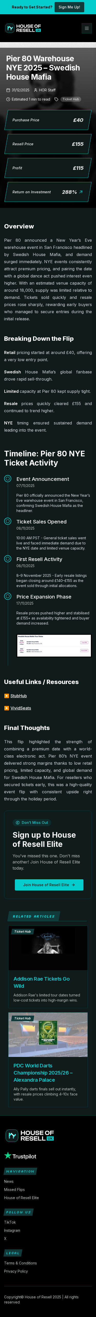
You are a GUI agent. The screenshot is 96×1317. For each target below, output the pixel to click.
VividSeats (20, 708)
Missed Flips (14, 1189)
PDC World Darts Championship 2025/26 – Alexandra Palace (43, 1073)
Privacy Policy (16, 1271)
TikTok (10, 1222)
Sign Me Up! (69, 7)
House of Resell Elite (21, 1198)
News (9, 1181)
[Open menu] (87, 28)
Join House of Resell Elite (46, 885)
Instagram (12, 1230)
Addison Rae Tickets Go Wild (41, 982)
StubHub (18, 695)
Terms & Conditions (20, 1263)
